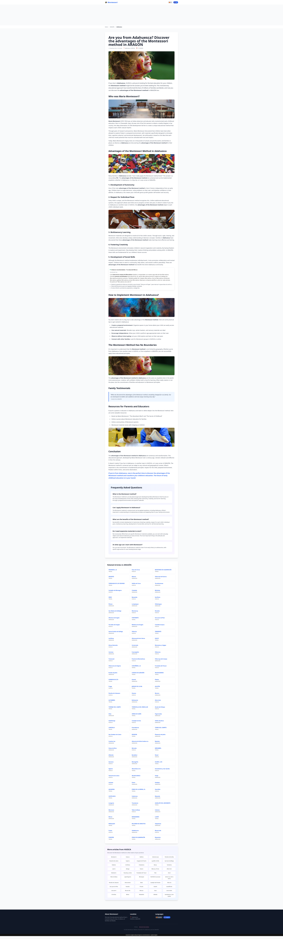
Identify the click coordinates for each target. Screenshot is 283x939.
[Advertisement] (44, 15)
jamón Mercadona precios (146, 276)
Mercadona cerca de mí (124, 282)
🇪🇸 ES (170, 2)
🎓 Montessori (111, 2)
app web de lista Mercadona (161, 274)
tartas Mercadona (134, 280)
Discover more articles (144, 927)
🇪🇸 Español (159, 917)
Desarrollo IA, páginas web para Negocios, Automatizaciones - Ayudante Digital (141, 935)
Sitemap (136, 927)
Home (106, 27)
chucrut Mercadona (157, 278)
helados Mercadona (145, 278)
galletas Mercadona (122, 280)
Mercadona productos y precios (119, 278)
